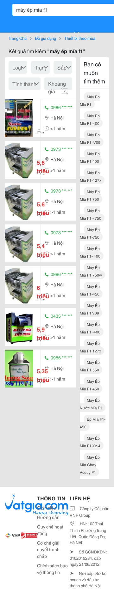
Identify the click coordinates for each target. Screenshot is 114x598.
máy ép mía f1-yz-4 (90, 441)
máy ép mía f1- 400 (90, 252)
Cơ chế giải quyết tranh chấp (48, 549)
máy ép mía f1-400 (90, 119)
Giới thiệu (46, 507)
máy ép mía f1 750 (90, 195)
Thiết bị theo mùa (79, 38)
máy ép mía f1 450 (90, 384)
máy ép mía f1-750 (90, 233)
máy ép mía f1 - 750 (90, 214)
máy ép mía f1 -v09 (90, 138)
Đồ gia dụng (45, 38)
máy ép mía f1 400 (90, 157)
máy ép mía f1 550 (90, 365)
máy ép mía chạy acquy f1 (90, 464)
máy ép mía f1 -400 (90, 327)
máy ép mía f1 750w (91, 271)
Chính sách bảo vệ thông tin (52, 568)
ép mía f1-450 (92, 422)
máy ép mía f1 (90, 100)
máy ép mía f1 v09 (90, 308)
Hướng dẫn (48, 517)
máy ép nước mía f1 (91, 403)
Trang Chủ (18, 38)
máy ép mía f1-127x (90, 176)
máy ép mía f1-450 (90, 290)
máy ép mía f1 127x (90, 346)
